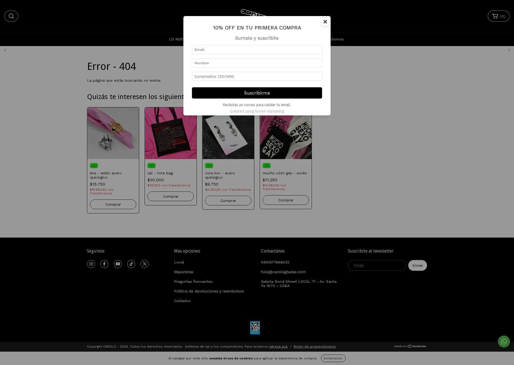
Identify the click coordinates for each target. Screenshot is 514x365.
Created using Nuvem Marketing (257, 111)
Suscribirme (257, 93)
